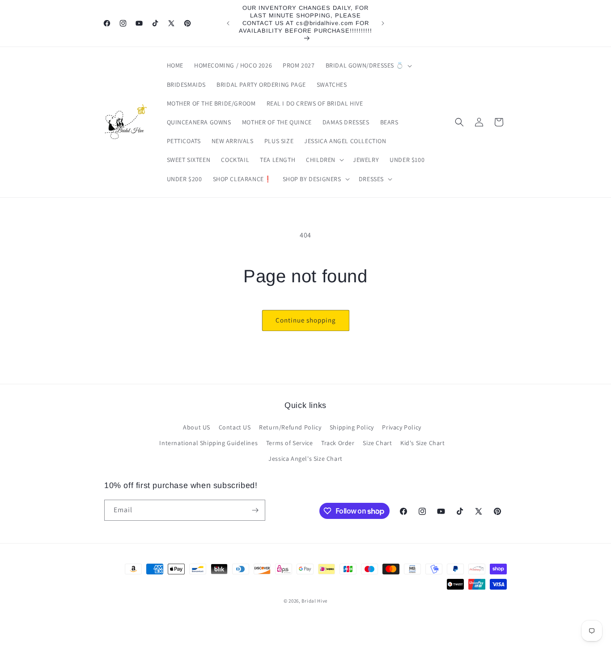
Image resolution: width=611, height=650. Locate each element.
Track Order (338, 443)
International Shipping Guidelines (208, 443)
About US (196, 427)
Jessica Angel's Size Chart (305, 459)
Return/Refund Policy (290, 427)
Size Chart (377, 443)
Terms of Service (289, 443)
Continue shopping (306, 320)
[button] (368, 65)
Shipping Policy (352, 427)
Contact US (235, 427)
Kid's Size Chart (422, 443)
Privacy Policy (401, 427)
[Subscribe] (255, 510)
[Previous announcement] (228, 23)
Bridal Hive (314, 601)
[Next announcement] (383, 23)
